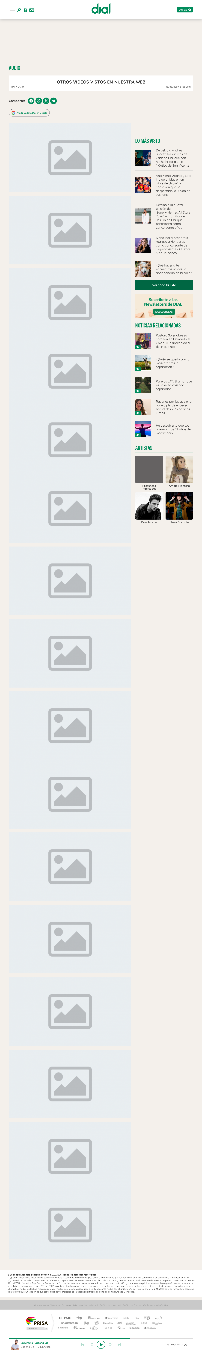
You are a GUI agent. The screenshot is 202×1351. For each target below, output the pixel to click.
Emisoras (66, 1305)
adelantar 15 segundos (110, 1344)
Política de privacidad (110, 1305)
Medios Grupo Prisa (37, 1328)
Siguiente (119, 1344)
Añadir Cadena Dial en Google (32, 113)
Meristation (150, 1328)
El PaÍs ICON (107, 1328)
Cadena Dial (120, 1323)
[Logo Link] (101, 8)
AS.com (135, 1318)
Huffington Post (69, 1323)
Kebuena (154, 1323)
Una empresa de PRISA (37, 1320)
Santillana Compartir (111, 1318)
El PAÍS (65, 1318)
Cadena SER (125, 1318)
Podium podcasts (94, 1328)
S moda (121, 1328)
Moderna (78, 1328)
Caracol (157, 1318)
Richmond (63, 1328)
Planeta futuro (143, 1323)
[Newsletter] (32, 10)
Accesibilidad (91, 1305)
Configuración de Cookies (155, 1305)
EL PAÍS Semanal (131, 1323)
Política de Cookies (132, 1305)
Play (101, 1344)
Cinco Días (108, 1323)
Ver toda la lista (164, 285)
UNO (87, 1323)
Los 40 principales (80, 1318)
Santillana (95, 1318)
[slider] (101, 1338)
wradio (96, 1323)
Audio (14, 68)
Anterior (82, 1344)
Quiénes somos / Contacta (47, 1305)
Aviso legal (78, 1305)
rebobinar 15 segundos (92, 1344)
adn (145, 1318)
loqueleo (135, 1328)
